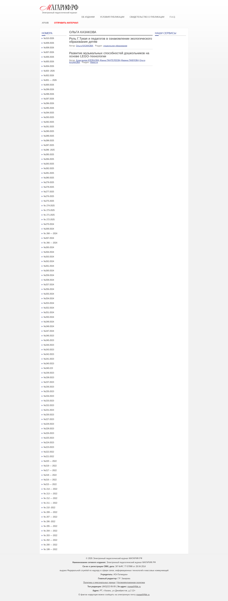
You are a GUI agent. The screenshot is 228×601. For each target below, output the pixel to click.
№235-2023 (49, 391)
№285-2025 (49, 154)
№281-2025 (49, 173)
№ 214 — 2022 (50, 489)
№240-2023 (49, 363)
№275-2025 (49, 201)
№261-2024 (49, 266)
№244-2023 (49, 345)
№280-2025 (49, 178)
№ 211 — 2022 (50, 503)
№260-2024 (49, 270)
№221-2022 (49, 456)
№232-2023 (49, 405)
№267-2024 (49, 238)
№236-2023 (49, 387)
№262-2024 (49, 261)
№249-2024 (49, 322)
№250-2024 (49, 317)
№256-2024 (49, 289)
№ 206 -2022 (49, 521)
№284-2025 (49, 159)
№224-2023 (49, 442)
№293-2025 (49, 117)
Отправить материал (66, 23)
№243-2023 (49, 349)
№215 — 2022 (50, 484)
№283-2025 (49, 164)
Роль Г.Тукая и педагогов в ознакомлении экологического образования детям (110, 40)
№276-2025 (49, 196)
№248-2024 (49, 326)
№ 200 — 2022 (50, 545)
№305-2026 (49, 61)
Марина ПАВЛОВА (130, 60)
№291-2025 (49, 126)
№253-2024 (49, 303)
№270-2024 (49, 224)
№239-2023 (49, 373)
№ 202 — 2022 (50, 540)
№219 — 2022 (50, 466)
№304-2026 (49, 66)
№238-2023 (49, 377)
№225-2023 (49, 438)
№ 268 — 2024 (50, 233)
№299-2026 (49, 89)
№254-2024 (49, 298)
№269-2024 (49, 229)
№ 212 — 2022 (50, 498)
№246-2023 (49, 335)
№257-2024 (49, 284)
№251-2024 (49, 312)
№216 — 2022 (50, 480)
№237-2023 (49, 382)
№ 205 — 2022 (50, 526)
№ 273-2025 (49, 210)
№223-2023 (49, 447)
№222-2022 (49, 452)
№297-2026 (49, 99)
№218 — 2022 (50, 475)
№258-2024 (49, 280)
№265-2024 (49, 247)
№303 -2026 (49, 71)
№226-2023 (49, 433)
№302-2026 (49, 75)
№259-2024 (49, 275)
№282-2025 (49, 168)
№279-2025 (49, 182)
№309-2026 (49, 43)
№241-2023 (49, 359)
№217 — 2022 (50, 470)
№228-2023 (49, 428)
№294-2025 (49, 112)
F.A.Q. (173, 17)
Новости (94, 62)
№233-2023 (49, 401)
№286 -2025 (49, 150)
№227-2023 (49, 419)
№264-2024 (49, 252)
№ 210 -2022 (49, 507)
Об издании (88, 17)
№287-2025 (49, 145)
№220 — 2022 (50, 461)
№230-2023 (49, 414)
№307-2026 (49, 52)
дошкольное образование (115, 46)
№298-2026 (49, 94)
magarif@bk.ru (134, 586)
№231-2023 (49, 410)
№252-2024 (49, 308)
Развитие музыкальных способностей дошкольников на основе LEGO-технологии (109, 54)
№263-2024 (49, 257)
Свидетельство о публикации (147, 17)
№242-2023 (49, 354)
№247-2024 (49, 331)
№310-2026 (49, 38)
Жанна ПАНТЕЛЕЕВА (110, 60)
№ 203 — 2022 (50, 535)
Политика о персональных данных (99, 582)
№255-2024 (49, 294)
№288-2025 (49, 140)
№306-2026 (49, 57)
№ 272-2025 (49, 219)
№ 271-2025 (49, 215)
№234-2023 (49, 396)
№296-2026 (49, 103)
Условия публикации (112, 17)
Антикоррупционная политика (131, 582)
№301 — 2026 (50, 80)
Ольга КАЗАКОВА (84, 46)
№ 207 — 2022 (50, 517)
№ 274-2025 (49, 205)
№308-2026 (49, 47)
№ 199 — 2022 (50, 549)
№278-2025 (49, 187)
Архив (45, 23)
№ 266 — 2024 (50, 243)
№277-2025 (49, 191)
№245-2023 (49, 340)
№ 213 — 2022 (50, 493)
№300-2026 (49, 85)
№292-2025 (49, 122)
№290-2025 (49, 131)
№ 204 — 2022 (50, 531)
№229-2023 (49, 424)
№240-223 (48, 368)
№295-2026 (49, 108)
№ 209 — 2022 (50, 512)
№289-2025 (49, 136)
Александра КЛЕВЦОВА (87, 60)
